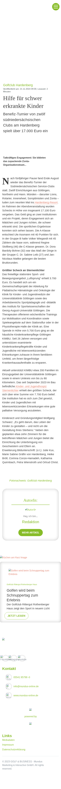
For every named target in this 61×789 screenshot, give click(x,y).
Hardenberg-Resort (46, 202)
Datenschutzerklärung (13, 749)
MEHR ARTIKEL (30, 532)
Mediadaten (8, 740)
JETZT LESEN (16, 615)
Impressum (8, 744)
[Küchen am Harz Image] (13, 557)
